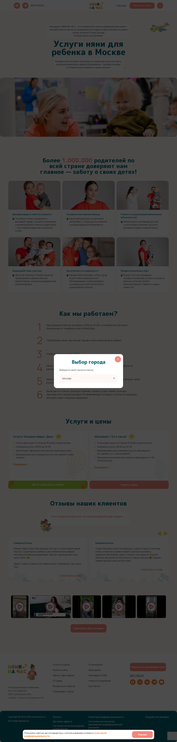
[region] (88, 371)
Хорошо (142, 734)
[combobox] (88, 378)
